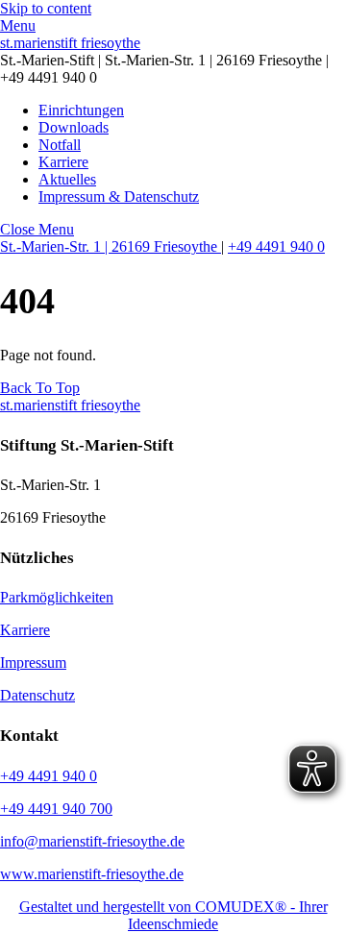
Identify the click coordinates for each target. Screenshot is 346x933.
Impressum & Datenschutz (118, 196)
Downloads (73, 127)
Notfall (59, 144)
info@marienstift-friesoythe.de (92, 841)
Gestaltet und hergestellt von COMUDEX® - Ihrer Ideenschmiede (173, 915)
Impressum (33, 662)
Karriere (63, 162)
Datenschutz (37, 695)
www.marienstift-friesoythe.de (92, 874)
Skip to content (45, 8)
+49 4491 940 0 (276, 246)
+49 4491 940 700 (56, 808)
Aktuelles (67, 179)
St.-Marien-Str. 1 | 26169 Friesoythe (110, 246)
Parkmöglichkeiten (56, 597)
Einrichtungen (81, 110)
